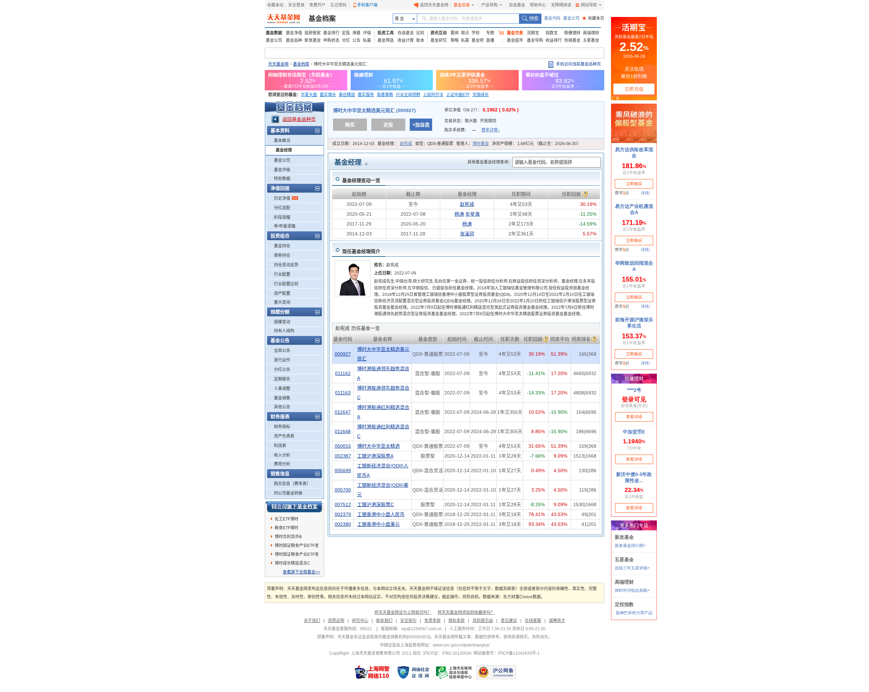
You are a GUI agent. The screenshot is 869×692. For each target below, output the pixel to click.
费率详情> (490, 130)
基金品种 (294, 40)
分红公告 (282, 369)
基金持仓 (282, 246)
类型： (434, 143)
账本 (420, 40)
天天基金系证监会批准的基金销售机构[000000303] (383, 637)
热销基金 (572, 40)
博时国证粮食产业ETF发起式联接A (297, 555)
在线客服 (533, 620)
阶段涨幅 (282, 217)
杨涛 (459, 214)
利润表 (280, 445)
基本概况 (282, 140)
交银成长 (481, 94)
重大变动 (282, 302)
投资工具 (385, 33)
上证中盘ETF (458, 94)
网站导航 (589, 5)
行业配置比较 (286, 284)
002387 (343, 456)
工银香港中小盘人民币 (381, 514)
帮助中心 (538, 5)
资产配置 (282, 293)
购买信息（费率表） (292, 483)
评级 (367, 33)
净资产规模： (536, 143)
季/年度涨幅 (284, 226)
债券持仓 (282, 255)
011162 (343, 373)
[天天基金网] (284, 19)
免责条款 (432, 620)
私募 (367, 40)
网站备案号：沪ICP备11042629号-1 (507, 653)
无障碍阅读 (561, 5)
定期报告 (282, 379)
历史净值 (282, 198)
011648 (343, 431)
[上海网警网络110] (372, 672)
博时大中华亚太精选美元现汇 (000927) (374, 110)
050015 (343, 446)
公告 (356, 40)
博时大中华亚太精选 (378, 446)
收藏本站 (275, 5)
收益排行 (554, 40)
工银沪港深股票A (375, 456)
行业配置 (282, 274)
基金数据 (274, 33)
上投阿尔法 (433, 94)
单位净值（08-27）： (481, 110)
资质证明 (336, 620)
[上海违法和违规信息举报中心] (454, 672)
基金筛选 (385, 40)
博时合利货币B (288, 536)
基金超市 (515, 40)
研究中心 (360, 620)
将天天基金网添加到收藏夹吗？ (466, 612)
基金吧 (478, 40)
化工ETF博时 (286, 519)
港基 (356, 33)
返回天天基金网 (434, 5)
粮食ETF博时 (286, 528)
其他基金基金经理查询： (489, 162)
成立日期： (353, 143)
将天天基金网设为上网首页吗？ (402, 612)
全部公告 (282, 350)
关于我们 (312, 620)
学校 (476, 33)
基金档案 (322, 18)
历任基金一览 (357, 328)
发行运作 (282, 360)
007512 (343, 504)
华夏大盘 (309, 94)
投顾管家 (312, 33)
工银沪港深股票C (375, 504)
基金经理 (284, 150)
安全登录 (296, 5)
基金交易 (462, 5)
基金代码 (552, 18)
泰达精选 (347, 94)
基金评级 (282, 169)
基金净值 (294, 33)
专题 (490, 33)
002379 (343, 514)
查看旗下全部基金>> (301, 572)
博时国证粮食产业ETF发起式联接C (297, 546)
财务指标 (282, 426)
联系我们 (384, 620)
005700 (343, 490)
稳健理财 (572, 33)
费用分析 (282, 464)
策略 (454, 40)
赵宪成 (406, 143)
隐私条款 (456, 620)
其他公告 (282, 407)
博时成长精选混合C (292, 563)
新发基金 (312, 40)
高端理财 (591, 33)
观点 (465, 33)
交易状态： (470, 121)
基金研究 (438, 40)
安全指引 (408, 620)
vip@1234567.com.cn (421, 628)
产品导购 (489, 5)
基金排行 (331, 33)
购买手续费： (472, 130)
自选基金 (517, 5)
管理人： (472, 143)
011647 (343, 412)
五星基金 (591, 40)
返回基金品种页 (299, 119)
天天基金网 (278, 64)
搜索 (530, 18)
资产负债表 (284, 436)
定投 (346, 33)
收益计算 (405, 40)
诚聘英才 (557, 620)
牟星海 (472, 214)
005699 (343, 470)
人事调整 (282, 388)
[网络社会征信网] (413, 672)
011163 (343, 392)
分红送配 (282, 208)
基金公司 (571, 18)
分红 (346, 40)
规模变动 (282, 322)
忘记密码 (338, 5)
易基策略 (385, 94)
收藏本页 (593, 18)
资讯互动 (438, 33)
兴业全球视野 (408, 94)
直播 (490, 40)
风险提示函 (483, 620)
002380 (343, 524)
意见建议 (509, 620)
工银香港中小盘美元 (378, 524)
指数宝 (552, 33)
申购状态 (331, 40)
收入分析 (282, 455)
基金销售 (282, 398)
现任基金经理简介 (361, 251)
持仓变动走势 (286, 265)
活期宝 (533, 33)
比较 (420, 33)
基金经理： (394, 143)
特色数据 (282, 178)
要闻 (454, 33)
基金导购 (535, 40)
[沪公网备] (496, 672)
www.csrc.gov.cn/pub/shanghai (461, 645)
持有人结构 (284, 331)
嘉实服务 (366, 94)
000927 (343, 354)
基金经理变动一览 (361, 180)
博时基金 (481, 143)
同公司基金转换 (288, 493)
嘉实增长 (328, 94)
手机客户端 (367, 5)
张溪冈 (467, 233)
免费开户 (317, 5)
